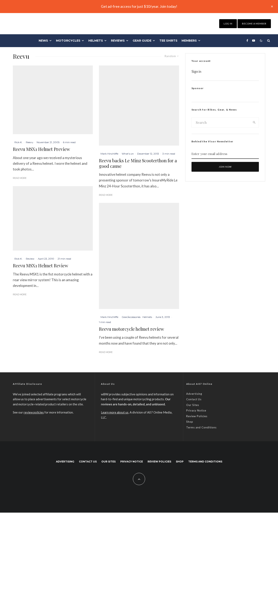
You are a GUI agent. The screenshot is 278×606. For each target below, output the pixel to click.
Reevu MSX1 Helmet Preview (41, 149)
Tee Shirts (168, 40)
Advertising (194, 393)
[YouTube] (253, 40)
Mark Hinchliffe (109, 153)
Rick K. (18, 142)
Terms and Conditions (201, 427)
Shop (189, 421)
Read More (19, 178)
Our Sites (192, 405)
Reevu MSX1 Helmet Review (40, 265)
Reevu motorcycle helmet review (131, 329)
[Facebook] (247, 40)
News (43, 40)
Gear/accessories (131, 316)
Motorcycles (68, 40)
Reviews (118, 40)
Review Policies (196, 416)
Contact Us (193, 399)
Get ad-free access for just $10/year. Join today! (139, 6)
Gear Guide (142, 40)
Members (189, 40)
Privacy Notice (196, 410)
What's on (128, 153)
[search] (254, 122)
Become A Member (254, 23)
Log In (228, 23)
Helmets (95, 40)
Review (30, 258)
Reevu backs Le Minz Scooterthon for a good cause (138, 163)
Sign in (196, 71)
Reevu (29, 142)
